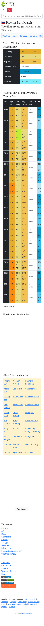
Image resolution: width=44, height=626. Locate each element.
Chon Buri (17, 436)
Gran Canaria (30, 599)
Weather (6, 36)
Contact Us (6, 565)
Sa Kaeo (16, 428)
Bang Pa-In (30, 436)
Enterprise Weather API (11, 551)
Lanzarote (22, 602)
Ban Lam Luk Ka (32, 396)
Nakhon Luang (31, 444)
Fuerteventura (33, 602)
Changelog (6, 536)
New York (11, 604)
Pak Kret (29, 452)
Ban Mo (7, 452)
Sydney (4, 607)
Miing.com (6, 548)
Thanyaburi (18, 404)
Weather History (8, 554)
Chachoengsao (32, 388)
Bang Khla (17, 388)
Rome (19, 604)
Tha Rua (7, 444)
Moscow (12, 607)
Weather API (27, 613)
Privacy (4, 568)
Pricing (4, 528)
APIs (3, 531)
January (23, 36)
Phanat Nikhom (32, 404)
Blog (3, 574)
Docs (3, 534)
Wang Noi (29, 412)
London (32, 604)
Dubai (25, 604)
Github (4, 539)
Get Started (22, 509)
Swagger (5, 542)
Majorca (13, 602)
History (15, 36)
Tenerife (4, 602)
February (33, 36)
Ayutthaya (17, 452)
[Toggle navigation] (41, 4)
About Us (5, 562)
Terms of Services (9, 571)
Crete (3, 604)
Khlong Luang (31, 420)
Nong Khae (18, 396)
